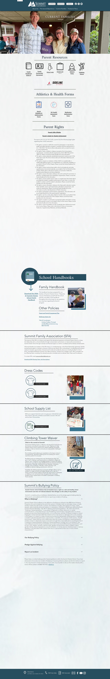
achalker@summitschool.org (50, 324)
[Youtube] (81, 4)
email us (51, 564)
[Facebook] (76, 4)
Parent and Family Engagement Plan (49, 313)
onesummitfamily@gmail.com (43, 356)
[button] (35, 8)
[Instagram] (79, 4)
